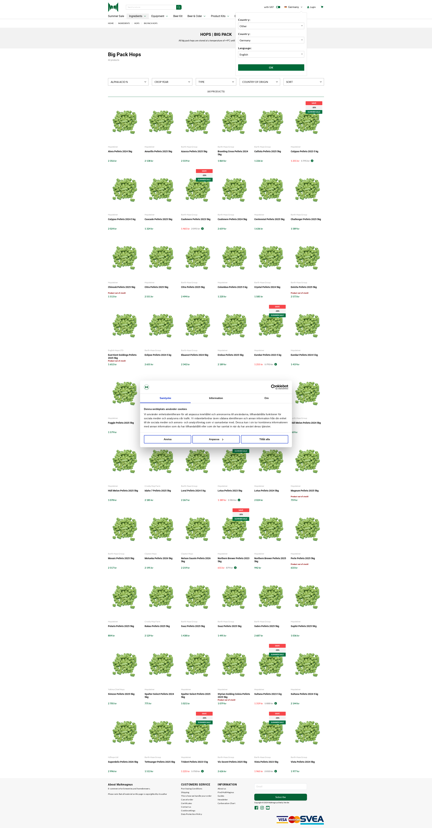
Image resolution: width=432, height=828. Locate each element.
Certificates (186, 803)
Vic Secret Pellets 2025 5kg (232, 761)
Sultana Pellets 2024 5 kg (304, 694)
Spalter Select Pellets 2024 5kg (159, 695)
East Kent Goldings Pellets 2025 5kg (122, 356)
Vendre (286, 803)
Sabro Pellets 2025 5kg (266, 626)
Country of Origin (255, 81)
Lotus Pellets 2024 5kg (266, 490)
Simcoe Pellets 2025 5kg (121, 694)
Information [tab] (216, 398)
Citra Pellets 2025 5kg (156, 287)
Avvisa (167, 439)
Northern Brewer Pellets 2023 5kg (233, 560)
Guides (221, 796)
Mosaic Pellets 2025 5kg (121, 558)
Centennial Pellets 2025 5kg (269, 219)
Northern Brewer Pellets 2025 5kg (270, 560)
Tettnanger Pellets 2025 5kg (160, 761)
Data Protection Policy (191, 814)
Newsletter (223, 799)
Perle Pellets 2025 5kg (303, 558)
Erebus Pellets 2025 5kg (231, 355)
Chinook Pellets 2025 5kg (121, 287)
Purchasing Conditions (191, 788)
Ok (271, 67)
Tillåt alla (264, 439)
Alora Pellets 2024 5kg (120, 151)
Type (201, 81)
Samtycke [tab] (165, 398)
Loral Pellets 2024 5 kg (193, 490)
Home (111, 23)
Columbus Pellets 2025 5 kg (232, 287)
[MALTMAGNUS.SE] (113, 6)
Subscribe (280, 797)
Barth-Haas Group (189, 146)
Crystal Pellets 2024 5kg (267, 287)
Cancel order (187, 799)
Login (312, 7)
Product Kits (218, 16)
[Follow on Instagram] (262, 808)
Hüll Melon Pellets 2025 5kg (123, 490)
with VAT (269, 7)
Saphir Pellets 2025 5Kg (304, 626)
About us (222, 788)
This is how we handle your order (196, 796)
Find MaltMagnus (226, 792)
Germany (291, 7)
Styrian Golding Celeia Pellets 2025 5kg (234, 695)
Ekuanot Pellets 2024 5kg (194, 355)
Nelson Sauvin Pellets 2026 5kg (196, 560)
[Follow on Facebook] (256, 808)
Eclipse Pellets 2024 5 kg (158, 355)
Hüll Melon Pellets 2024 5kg (306, 422)
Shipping (185, 792)
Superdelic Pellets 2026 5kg (123, 761)
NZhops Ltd (113, 757)
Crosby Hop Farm (152, 486)
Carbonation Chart (226, 803)
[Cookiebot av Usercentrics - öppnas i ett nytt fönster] (273, 387)
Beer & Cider (194, 16)
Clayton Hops (151, 553)
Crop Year (161, 81)
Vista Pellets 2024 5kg (303, 761)
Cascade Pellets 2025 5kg (158, 219)
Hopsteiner (113, 146)
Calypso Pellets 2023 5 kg (304, 151)
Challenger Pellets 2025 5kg (306, 219)
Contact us (186, 807)
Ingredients (136, 16)
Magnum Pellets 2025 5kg (305, 490)
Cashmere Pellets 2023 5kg (195, 219)
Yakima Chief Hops (116, 689)
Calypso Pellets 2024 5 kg (122, 219)
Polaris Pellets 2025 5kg (121, 626)
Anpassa (214, 439)
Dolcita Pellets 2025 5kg (304, 287)
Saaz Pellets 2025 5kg (193, 626)
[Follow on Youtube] (268, 808)
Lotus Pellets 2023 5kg (230, 490)
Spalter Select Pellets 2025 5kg (195, 695)
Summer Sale (116, 16)
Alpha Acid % (119, 81)
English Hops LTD (115, 350)
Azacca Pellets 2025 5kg (194, 151)
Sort (289, 81)
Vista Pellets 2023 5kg (266, 761)
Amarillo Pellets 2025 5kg (158, 151)
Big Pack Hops (150, 23)
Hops (136, 23)
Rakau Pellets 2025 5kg (157, 626)
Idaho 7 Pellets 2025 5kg (158, 490)
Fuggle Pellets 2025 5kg (121, 422)
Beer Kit (177, 16)
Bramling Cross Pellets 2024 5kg (233, 153)
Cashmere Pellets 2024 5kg (232, 219)
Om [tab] (266, 398)
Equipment (158, 16)
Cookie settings (188, 810)
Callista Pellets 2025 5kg (267, 151)
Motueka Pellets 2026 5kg (158, 558)
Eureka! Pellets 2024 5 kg (304, 355)
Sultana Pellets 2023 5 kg (268, 694)
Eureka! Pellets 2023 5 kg (267, 355)
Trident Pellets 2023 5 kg (194, 761)
